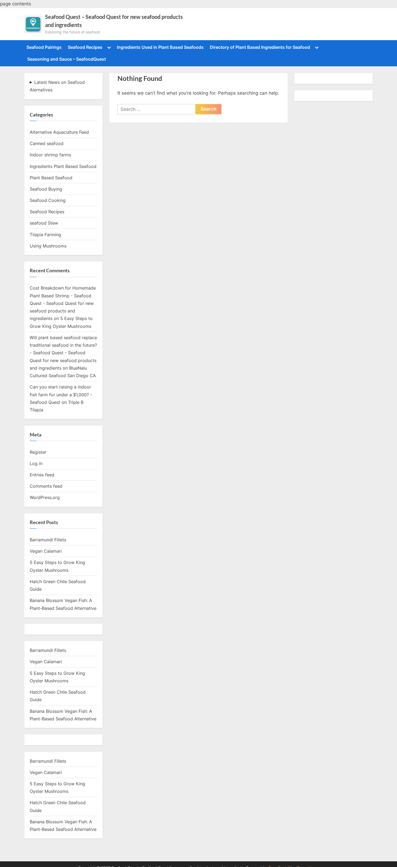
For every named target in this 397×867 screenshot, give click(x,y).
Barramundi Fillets (48, 539)
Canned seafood (46, 143)
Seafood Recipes (85, 47)
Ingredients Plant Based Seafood (63, 166)
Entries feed (42, 474)
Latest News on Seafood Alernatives (57, 86)
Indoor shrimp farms (50, 154)
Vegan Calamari (46, 551)
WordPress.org (45, 497)
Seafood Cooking (48, 200)
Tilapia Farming (45, 234)
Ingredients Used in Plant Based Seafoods (160, 47)
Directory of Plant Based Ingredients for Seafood (260, 47)
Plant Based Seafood (51, 177)
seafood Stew (44, 223)
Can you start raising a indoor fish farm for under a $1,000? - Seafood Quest (61, 394)
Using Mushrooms (48, 246)
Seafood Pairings (44, 47)
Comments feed (46, 486)
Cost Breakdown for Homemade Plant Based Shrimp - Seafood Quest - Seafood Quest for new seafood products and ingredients (63, 303)
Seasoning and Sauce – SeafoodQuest (66, 59)
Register (38, 452)
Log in (36, 463)
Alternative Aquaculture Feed (59, 132)
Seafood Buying (46, 189)
